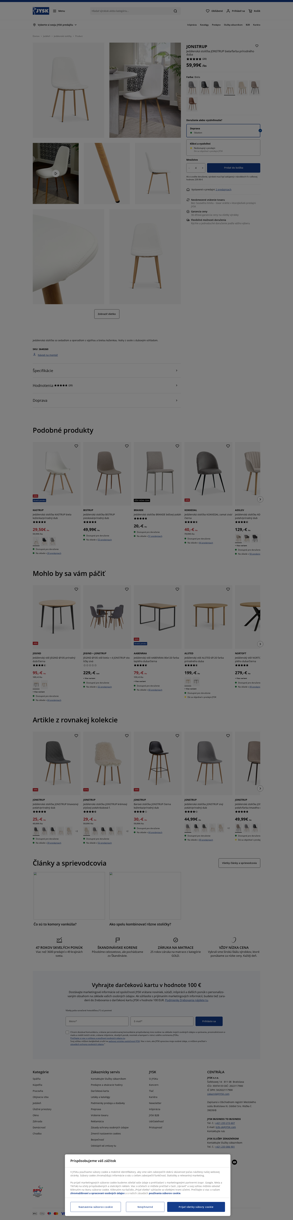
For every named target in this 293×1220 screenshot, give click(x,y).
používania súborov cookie (164, 1193)
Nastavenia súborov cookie (96, 1207)
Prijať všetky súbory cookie (196, 1207)
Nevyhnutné (145, 1207)
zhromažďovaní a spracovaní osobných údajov (97, 1193)
